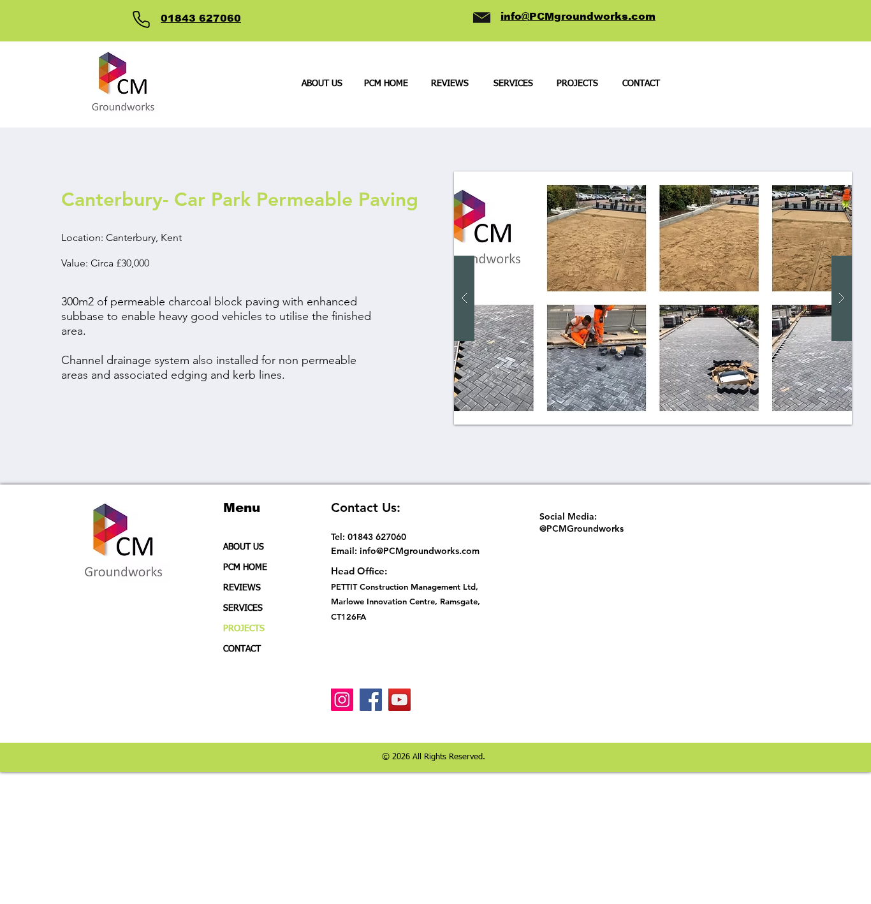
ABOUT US (243, 547)
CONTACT (242, 649)
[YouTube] (399, 700)
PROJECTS (244, 628)
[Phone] (141, 19)
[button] (577, 83)
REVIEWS (242, 587)
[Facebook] (371, 700)
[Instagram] (342, 700)
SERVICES (243, 608)
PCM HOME (245, 567)
